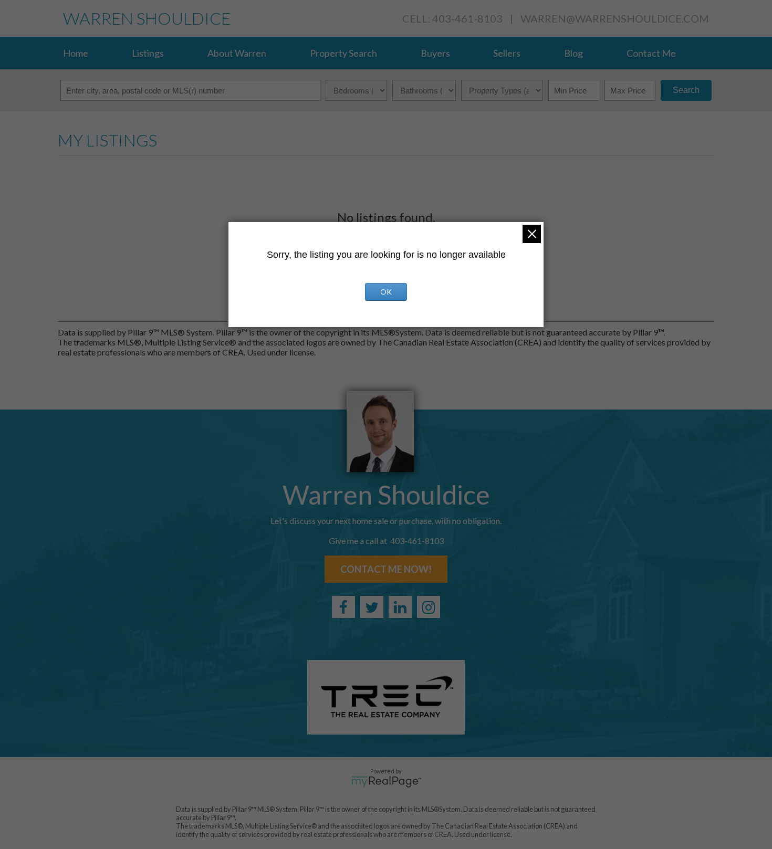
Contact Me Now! (386, 569)
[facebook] (343, 607)
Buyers (435, 53)
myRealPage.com (386, 781)
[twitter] (371, 607)
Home (75, 53)
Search (686, 90)
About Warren (236, 53)
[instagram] (428, 607)
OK (386, 291)
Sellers (506, 53)
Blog (573, 53)
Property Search (343, 53)
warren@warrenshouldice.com (614, 18)
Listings (148, 53)
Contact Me (651, 53)
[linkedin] (400, 607)
